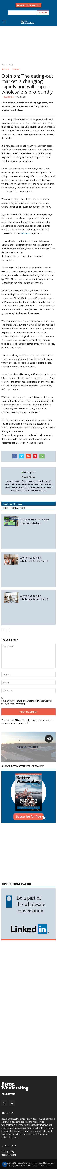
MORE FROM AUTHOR (14, 508)
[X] (4, 1103)
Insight (5, 69)
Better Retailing (8, 1154)
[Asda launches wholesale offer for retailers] (11, 521)
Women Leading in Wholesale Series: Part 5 (34, 559)
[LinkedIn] (12, 1103)
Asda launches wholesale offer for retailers (34, 521)
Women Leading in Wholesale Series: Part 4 (34, 597)
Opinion (15, 69)
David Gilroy (9, 97)
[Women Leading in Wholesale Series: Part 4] (11, 597)
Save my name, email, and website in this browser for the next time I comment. (26, 702)
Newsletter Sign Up (28, 5)
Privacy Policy (7, 1151)
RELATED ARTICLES (12, 503)
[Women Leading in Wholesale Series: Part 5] (11, 559)
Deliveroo (25, 233)
